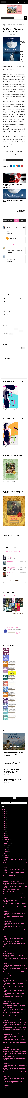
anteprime (8, 23)
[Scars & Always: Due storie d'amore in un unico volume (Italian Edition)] (4, 606)
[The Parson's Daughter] (7, 606)
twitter (15, 311)
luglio (5, 847)
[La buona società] (4, 570)
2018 (3, 825)
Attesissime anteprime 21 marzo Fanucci (14, 1005)
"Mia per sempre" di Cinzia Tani (11, 975)
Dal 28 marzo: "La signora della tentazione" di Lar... (15, 863)
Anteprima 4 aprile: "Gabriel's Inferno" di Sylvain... (14, 966)
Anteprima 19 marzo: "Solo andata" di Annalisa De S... (13, 1016)
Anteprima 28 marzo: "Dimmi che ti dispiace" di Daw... (15, 873)
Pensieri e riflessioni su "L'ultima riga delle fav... (14, 1025)
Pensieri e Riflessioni (8, 328)
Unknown (12, 238)
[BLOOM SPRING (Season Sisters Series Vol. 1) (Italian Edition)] (13, 602)
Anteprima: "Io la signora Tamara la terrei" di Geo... (14, 977)
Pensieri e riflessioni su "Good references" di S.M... (15, 959)
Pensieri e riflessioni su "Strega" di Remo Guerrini (14, 1062)
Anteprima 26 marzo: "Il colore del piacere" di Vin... (14, 904)
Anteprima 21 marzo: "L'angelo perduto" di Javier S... (14, 962)
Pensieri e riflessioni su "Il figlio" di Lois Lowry (13, 939)
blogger (16, 220)
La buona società (11, 567)
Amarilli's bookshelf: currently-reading (14, 552)
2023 (3, 815)
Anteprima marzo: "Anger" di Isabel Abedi (14, 1027)
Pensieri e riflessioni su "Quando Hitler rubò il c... (15, 1072)
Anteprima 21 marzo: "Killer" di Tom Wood (14, 933)
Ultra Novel (21, 160)
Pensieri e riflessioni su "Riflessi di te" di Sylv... (14, 1010)
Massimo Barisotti (16, 23)
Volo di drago (10, 561)
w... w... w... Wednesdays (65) (11, 881)
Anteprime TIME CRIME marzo (11, 875)
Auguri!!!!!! (6, 857)
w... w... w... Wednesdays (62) (11, 1049)
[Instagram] (18, 2)
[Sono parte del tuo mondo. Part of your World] (13, 606)
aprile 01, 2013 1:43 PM (20, 256)
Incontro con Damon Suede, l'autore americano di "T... (12, 1082)
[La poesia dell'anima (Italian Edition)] (4, 602)
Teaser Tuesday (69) (8, 1007)
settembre (6, 843)
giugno (5, 849)
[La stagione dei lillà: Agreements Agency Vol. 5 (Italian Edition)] (13, 611)
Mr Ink (8, 227)
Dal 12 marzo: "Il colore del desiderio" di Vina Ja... (15, 984)
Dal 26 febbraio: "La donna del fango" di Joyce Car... (14, 1075)
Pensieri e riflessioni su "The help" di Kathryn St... (13, 1036)
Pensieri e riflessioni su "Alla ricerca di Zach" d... (15, 930)
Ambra (8, 257)
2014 (3, 833)
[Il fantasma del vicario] (10, 611)
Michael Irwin (10, 574)
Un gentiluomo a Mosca (12, 556)
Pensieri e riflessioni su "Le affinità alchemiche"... (12, 1013)
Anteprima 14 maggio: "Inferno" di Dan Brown (13, 927)
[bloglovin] (26, 2)
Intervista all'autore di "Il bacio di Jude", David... (14, 897)
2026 (3, 809)
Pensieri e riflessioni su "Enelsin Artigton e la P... (15, 1079)
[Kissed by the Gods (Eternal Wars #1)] (10, 602)
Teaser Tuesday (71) (8, 891)
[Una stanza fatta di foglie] (7, 602)
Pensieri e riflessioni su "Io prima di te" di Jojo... (14, 990)
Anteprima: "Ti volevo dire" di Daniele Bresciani (13, 956)
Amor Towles (10, 557)
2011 (3, 1092)
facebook (22, 220)
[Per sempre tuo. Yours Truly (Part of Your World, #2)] (18, 606)
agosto (5, 845)
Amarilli (9, 629)
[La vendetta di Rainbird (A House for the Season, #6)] (18, 610)
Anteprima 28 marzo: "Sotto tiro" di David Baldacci (14, 860)
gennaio (5, 1087)
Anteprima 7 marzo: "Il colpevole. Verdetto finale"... (14, 1059)
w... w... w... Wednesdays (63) (11, 1003)
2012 (3, 1090)
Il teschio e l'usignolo (12, 572)
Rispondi (9, 233)
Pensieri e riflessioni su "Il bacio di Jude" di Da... (14, 907)
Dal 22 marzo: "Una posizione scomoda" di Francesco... (14, 920)
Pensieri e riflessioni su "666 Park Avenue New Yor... (14, 1069)
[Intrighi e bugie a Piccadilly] (16, 611)
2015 (3, 831)
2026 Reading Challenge (12, 627)
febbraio (5, 1085)
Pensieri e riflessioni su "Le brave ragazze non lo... (14, 950)
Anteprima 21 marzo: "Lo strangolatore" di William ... (14, 935)
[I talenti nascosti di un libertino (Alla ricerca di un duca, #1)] (21, 602)
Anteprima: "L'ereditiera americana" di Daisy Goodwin (15, 910)
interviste (6, 333)
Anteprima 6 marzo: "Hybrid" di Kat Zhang (14, 1051)
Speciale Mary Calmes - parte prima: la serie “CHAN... (15, 1046)
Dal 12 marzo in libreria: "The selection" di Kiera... (14, 994)
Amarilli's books (9, 595)
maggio (5, 851)
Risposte (9, 236)
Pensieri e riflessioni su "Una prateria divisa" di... (15, 878)
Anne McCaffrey (10, 562)
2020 (3, 821)
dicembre (6, 837)
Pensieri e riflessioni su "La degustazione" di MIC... (15, 969)
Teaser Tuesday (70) (8, 953)
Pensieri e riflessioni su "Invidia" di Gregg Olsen (14, 870)
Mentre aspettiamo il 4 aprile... (11, 889)
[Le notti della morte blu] (7, 611)
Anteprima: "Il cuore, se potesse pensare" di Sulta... (15, 981)
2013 (3, 835)
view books (19, 634)
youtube (15, 314)
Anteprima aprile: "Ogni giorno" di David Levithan (14, 1030)
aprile (5, 853)
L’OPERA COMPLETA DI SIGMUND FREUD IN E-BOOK (15, 944)
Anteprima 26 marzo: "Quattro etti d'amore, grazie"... (15, 901)
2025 (3, 811)
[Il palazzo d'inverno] (4, 611)
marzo (5, 855)
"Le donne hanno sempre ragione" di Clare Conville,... (14, 972)
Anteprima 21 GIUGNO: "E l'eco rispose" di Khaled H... (14, 923)
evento (21, 328)
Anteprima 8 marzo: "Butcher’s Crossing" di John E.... (15, 1065)
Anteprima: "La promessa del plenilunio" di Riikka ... (14, 866)
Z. (7, 248)
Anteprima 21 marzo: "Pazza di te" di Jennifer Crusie (13, 987)
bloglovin (15, 298)
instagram (15, 304)
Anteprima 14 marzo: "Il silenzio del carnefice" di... (12, 997)
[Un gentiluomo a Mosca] (4, 559)
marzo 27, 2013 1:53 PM (20, 227)
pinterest (15, 308)
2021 (3, 819)
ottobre (5, 841)
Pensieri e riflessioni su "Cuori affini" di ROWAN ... (13, 894)
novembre (6, 839)
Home (4, 23)
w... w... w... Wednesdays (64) (11, 941)
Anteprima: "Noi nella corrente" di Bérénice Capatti (15, 947)
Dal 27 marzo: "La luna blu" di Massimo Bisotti (13, 201)
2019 (3, 823)
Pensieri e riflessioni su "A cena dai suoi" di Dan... (14, 1054)
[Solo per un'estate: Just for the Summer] (16, 607)
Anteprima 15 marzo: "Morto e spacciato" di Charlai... (15, 1019)
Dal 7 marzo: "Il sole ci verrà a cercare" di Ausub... (14, 914)
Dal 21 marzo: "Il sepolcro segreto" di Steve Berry (15, 917)
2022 (3, 817)
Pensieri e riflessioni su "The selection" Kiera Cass (15, 887)
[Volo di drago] (4, 565)
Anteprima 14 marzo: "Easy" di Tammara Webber (14, 1040)
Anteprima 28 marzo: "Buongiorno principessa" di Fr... (12, 1033)
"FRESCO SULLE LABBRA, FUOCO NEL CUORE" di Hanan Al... (14, 1043)
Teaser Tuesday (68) (8, 1056)
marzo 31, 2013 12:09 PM (20, 248)
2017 (3, 827)
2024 (3, 813)
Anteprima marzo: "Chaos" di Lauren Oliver (14, 1022)
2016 (3, 829)
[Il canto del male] (21, 606)
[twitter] (22, 2)
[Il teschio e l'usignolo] (4, 576)
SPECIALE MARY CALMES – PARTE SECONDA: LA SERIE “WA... (14, 1000)
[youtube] (24, 2)
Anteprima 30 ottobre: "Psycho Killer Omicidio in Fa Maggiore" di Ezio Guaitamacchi (12, 186)
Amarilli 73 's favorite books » (18, 613)
